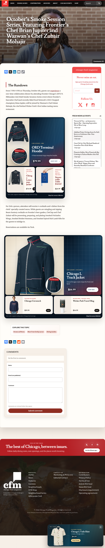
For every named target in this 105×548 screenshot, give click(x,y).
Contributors (35, 3)
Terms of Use (84, 481)
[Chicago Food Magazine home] (5, 3)
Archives (46, 3)
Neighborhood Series (37, 493)
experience (54, 91)
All (100, 116)
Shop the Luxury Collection (55, 195)
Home (31, 475)
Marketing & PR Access (63, 475)
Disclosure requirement (89, 490)
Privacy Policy (85, 478)
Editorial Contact (61, 478)
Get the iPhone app (91, 450)
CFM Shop (33, 490)
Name (10, 365)
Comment (11, 385)
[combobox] (90, 3)
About (55, 3)
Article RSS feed (85, 484)
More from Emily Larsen (36, 332)
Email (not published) (14, 375)
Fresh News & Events (81, 116)
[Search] (99, 3)
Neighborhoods (35, 487)
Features (32, 481)
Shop (76, 3)
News (12, 3)
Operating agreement (88, 493)
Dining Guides (22, 3)
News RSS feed (85, 487)
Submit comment (35, 411)
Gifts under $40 (35, 496)
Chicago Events (66, 3)
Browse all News (19, 332)
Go (97, 91)
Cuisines (32, 484)
